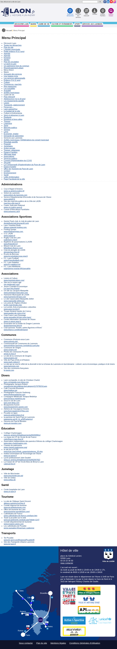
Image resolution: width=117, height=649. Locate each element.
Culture (7, 82)
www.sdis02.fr (9, 199)
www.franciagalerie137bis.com (16, 411)
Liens (6, 132)
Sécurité (7, 163)
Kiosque (7, 58)
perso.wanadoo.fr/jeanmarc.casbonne (19, 528)
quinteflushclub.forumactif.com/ (16, 223)
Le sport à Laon (10, 64)
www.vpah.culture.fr (12, 362)
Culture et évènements (62, 24)
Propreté (7, 144)
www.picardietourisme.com (15, 507)
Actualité (7, 91)
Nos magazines (10, 86)
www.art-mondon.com (12, 423)
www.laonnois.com (11, 366)
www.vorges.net (10, 350)
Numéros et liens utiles (13, 119)
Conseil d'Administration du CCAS (18, 161)
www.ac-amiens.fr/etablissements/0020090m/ (22, 435)
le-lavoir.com (9, 370)
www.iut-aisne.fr (10, 456)
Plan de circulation (11, 62)
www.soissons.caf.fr (12, 211)
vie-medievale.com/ (12, 284)
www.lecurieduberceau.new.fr (16, 256)
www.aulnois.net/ (11, 341)
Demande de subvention (14, 136)
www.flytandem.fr (11, 244)
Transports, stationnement (14, 105)
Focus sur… (9, 107)
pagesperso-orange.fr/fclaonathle (17, 269)
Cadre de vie (43, 24)
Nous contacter (26, 643)
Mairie (33, 24)
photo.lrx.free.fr (10, 354)
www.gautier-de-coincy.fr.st (14, 313)
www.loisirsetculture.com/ (14, 280)
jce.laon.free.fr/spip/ (12, 289)
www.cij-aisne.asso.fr (12, 321)
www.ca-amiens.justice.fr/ (14, 191)
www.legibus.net (10, 390)
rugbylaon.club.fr (10, 240)
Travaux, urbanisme (12, 150)
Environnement (10, 173)
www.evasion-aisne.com (14, 524)
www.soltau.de (10, 480)
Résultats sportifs (11, 142)
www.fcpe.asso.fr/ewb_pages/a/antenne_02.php (23, 452)
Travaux (7, 121)
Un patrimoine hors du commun (16, 66)
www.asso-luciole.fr (12, 309)
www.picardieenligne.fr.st (14, 415)
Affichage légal (10, 154)
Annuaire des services (13, 74)
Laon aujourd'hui (10, 109)
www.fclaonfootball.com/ (13, 260)
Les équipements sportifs (14, 101)
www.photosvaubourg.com (14, 394)
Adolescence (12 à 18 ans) (14, 99)
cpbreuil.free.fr (9, 464)
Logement (8, 123)
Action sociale (9, 148)
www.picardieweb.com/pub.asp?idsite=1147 (21, 520)
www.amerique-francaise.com (16, 293)
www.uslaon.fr (9, 236)
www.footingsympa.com (13, 231)
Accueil (9, 30)
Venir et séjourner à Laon (14, 115)
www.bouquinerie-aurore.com (16, 407)
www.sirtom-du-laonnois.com (15, 195)
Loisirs (6, 103)
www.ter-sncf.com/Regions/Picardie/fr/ (19, 540)
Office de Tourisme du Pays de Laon (18, 169)
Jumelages (8, 146)
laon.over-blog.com (11, 403)
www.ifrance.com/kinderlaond (16, 330)
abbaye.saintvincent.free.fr (14, 503)
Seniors (7, 130)
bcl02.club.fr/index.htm (13, 305)
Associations (9, 156)
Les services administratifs (14, 78)
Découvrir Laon (21, 24)
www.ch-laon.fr (10, 492)
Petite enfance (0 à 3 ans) (14, 51)
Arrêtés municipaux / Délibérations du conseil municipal (26, 140)
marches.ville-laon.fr (12, 203)
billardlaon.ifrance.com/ (13, 248)
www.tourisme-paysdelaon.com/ (17, 512)
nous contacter (66, 563)
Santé (6, 175)
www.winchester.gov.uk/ (13, 476)
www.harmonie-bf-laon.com (15, 297)
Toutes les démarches (12, 45)
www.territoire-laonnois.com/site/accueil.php (21, 346)
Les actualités (9, 88)
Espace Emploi (10, 167)
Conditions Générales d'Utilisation (84, 643)
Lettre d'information (11, 177)
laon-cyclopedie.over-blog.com (16, 382)
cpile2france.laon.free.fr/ (13, 439)
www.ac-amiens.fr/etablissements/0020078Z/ (22, 460)
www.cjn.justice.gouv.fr (13, 207)
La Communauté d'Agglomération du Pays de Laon (24, 165)
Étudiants (7, 117)
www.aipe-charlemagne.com (15, 443)
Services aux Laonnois (92, 24)
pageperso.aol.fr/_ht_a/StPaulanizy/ (18, 419)
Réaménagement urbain (13, 68)
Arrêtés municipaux (11, 93)
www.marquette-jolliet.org (14, 301)
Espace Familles (10, 152)
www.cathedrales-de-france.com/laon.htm (20, 516)
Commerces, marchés (12, 84)
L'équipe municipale (12, 49)
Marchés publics (10, 128)
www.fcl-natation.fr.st (12, 264)
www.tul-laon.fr (10, 544)
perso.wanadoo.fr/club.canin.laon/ (17, 317)
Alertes (6, 60)
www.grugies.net (10, 358)
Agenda (7, 54)
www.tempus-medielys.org (14, 399)
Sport (77, 24)
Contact (7, 171)
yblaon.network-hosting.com (15, 227)
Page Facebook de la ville (14, 179)
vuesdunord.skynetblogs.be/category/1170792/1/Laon (25, 386)
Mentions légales (58, 643)
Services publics (10, 158)
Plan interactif (9, 97)
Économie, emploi (11, 134)
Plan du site (8, 47)
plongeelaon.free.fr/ (11, 252)
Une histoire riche (11, 76)
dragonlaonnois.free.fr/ (13, 326)
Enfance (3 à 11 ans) (12, 80)
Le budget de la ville (12, 111)
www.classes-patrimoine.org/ (15, 447)
